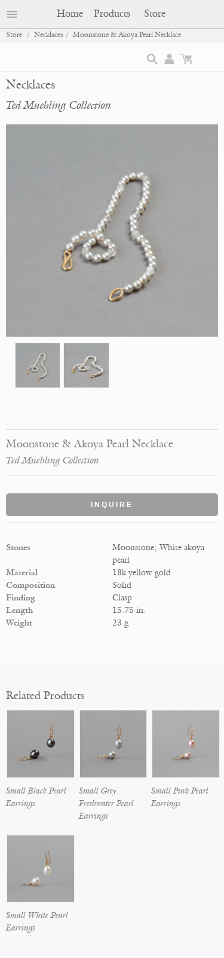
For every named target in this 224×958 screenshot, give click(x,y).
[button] (152, 59)
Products (112, 14)
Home (70, 14)
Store (154, 14)
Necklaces (48, 34)
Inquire (112, 505)
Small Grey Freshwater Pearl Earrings (106, 803)
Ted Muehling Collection (58, 105)
